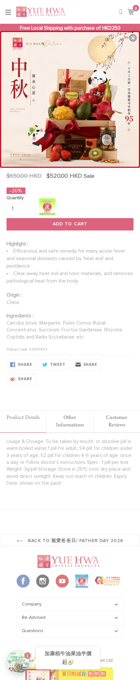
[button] (133, 38)
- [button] (70, 98)
